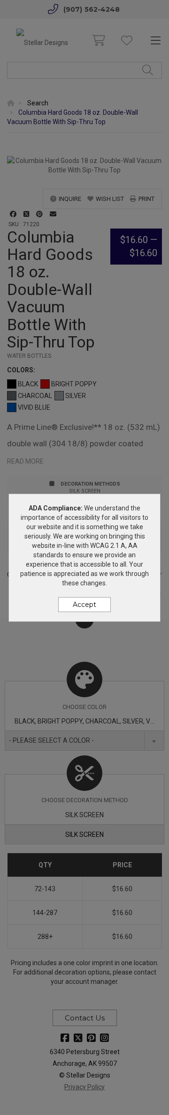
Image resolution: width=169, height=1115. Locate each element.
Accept (84, 604)
